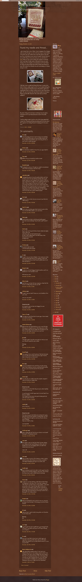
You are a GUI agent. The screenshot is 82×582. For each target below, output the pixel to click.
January (57, 309)
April (57, 302)
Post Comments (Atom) (30, 574)
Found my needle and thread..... (59, 201)
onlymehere (24, 175)
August (57, 293)
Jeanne (23, 479)
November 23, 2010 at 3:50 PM (28, 333)
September (58, 291)
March (57, 305)
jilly (23, 337)
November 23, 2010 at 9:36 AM (28, 192)
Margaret (24, 268)
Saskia (23, 217)
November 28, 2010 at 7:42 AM (28, 531)
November (58, 285)
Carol (23, 525)
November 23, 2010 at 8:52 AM (28, 160)
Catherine (24, 291)
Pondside (24, 498)
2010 (55, 281)
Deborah (24, 281)
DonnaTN (24, 352)
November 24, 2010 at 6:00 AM (28, 399)
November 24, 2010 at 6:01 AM (28, 408)
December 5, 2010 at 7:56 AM (28, 562)
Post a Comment (24, 565)
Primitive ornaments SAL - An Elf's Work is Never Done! (58, 184)
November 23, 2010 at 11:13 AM (28, 224)
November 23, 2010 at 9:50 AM (28, 202)
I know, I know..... (59, 261)
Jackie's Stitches (25, 324)
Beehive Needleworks (26, 549)
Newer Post (22, 571)
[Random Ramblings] (58, 84)
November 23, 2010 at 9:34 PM (28, 347)
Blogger (47, 580)
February (58, 307)
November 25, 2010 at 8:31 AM (28, 475)
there (21, 59)
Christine (24, 245)
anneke (23, 404)
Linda (23, 440)
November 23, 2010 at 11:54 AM (28, 263)
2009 (55, 312)
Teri (23, 536)
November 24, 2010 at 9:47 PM (28, 463)
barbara (24, 148)
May (57, 300)
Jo (22, 255)
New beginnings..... (56, 122)
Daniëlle (23, 468)
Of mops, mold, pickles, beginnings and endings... (60, 247)
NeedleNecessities (61, 489)
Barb (23, 363)
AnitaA (23, 229)
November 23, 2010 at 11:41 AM (28, 240)
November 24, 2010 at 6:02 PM (28, 452)
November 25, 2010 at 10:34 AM (28, 494)
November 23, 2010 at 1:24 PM (28, 299)
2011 (55, 279)
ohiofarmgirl (25, 430)
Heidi (60, 45)
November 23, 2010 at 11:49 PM (28, 372)
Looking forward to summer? (59, 232)
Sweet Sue (24, 207)
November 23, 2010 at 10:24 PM (28, 359)
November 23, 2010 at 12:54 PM (28, 276)
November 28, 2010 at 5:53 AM (28, 520)
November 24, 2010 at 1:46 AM (28, 382)
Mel (23, 510)
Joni (23, 135)
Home (35, 571)
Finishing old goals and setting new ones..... (59, 168)
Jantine (23, 376)
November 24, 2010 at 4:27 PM (28, 436)
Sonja (23, 156)
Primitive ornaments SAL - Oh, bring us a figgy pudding (57, 152)
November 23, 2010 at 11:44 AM (28, 250)
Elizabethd (24, 165)
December (58, 283)
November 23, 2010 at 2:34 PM (28, 320)
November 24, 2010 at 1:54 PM (28, 426)
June (57, 298)
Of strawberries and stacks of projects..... (60, 216)
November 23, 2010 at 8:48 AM (28, 143)
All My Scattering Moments (29, 7)
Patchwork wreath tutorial (59, 135)
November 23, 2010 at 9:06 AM (28, 170)
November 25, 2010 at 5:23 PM (28, 505)
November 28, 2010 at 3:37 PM (28, 544)
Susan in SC (24, 314)
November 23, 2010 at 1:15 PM (28, 286)
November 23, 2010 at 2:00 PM (28, 309)
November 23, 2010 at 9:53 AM (28, 212)
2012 (55, 276)
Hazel (23, 197)
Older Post (48, 571)
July (57, 296)
